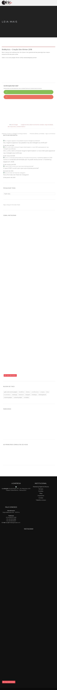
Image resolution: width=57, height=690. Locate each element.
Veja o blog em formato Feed (11, 204)
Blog (41, 493)
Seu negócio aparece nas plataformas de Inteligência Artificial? (25, 143)
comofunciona (34, 392)
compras (42, 392)
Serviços (41, 489)
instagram (27, 394)
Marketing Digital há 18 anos (41, 486)
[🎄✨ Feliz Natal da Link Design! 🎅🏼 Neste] (16, 339)
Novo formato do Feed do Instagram (16, 175)
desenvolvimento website (36, 124)
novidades (26, 397)
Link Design (14, 124)
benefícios (21, 392)
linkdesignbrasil (42, 394)
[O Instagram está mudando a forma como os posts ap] (16, 303)
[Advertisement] (28, 70)
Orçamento (41, 495)
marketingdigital (8, 397)
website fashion (21, 126)
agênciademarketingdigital (10, 392)
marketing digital (18, 397)
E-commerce (7, 394)
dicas (47, 392)
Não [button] (6, 96)
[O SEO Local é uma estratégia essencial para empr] (42, 252)
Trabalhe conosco (41, 500)
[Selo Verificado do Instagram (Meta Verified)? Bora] (42, 350)
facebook (21, 394)
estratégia (14, 394)
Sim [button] (6, 92)
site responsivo (12, 126)
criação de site (25, 124)
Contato (41, 498)
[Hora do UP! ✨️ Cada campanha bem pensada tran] (16, 235)
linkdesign (34, 394)
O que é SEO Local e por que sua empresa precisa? (21, 168)
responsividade (48, 124)
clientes (28, 392)
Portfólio (40, 491)
